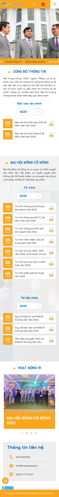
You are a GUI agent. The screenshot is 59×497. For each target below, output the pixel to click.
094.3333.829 (23, 457)
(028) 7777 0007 (24, 474)
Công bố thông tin (13, 62)
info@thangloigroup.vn (27, 465)
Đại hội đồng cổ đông (35, 62)
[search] (34, 4)
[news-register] (9, 480)
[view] (29, 401)
